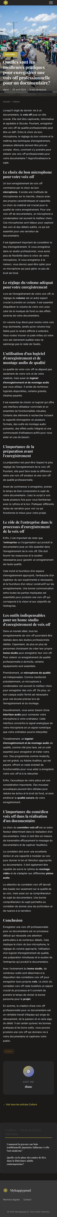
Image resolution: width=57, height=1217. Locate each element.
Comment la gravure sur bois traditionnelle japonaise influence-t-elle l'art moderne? (28, 1147)
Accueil (6, 101)
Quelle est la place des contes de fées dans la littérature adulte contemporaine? (26, 1161)
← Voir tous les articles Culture (20, 1104)
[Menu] (51, 2)
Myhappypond (20, 1190)
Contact (27, 1199)
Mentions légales (11, 1199)
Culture (10, 54)
